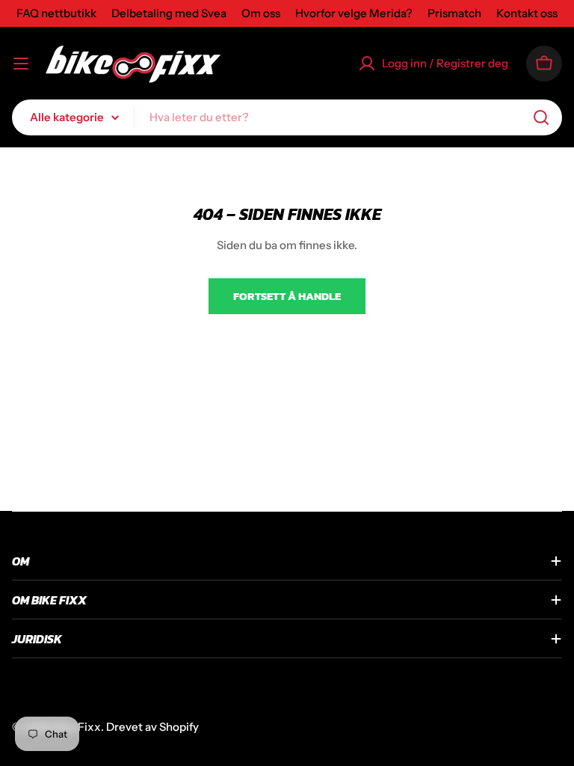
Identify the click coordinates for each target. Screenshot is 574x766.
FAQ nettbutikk (56, 13)
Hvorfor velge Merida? (354, 13)
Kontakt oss (527, 13)
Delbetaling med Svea (168, 13)
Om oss (260, 13)
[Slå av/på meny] (21, 64)
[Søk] (541, 117)
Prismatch (454, 13)
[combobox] (287, 117)
